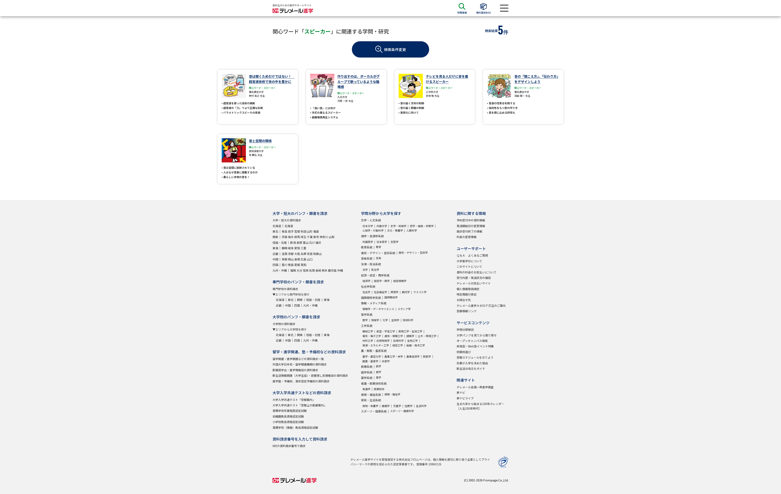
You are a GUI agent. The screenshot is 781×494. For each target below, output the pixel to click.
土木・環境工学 (427, 336)
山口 (310, 259)
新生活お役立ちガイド (471, 369)
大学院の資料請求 (284, 324)
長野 (299, 242)
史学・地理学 (398, 226)
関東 (275, 237)
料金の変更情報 (467, 237)
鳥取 (284, 259)
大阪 (297, 254)
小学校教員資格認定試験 (288, 422)
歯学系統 (366, 372)
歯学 (378, 372)
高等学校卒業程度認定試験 (290, 411)
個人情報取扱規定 (468, 289)
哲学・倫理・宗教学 (422, 226)
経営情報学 (399, 281)
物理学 (375, 320)
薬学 (378, 377)
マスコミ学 (419, 292)
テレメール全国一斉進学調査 (475, 387)
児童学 (397, 406)
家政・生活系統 (371, 400)
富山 (306, 242)
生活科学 (421, 406)
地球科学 (408, 320)
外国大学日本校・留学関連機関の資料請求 (300, 364)
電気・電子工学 (371, 336)
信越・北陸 (280, 242)
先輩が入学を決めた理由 (472, 363)
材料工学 (367, 341)
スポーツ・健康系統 (374, 411)
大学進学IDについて (469, 261)
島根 (297, 259)
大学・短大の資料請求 (287, 220)
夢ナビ (461, 393)
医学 (378, 366)
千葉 (310, 237)
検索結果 (491, 30)
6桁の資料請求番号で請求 (289, 446)
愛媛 (297, 265)
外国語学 (367, 242)
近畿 (275, 254)
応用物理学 (383, 341)
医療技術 (379, 389)
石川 (312, 242)
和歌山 (317, 254)
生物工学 (412, 341)
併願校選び (464, 352)
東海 (275, 248)
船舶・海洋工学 (415, 345)
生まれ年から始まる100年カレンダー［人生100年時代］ (480, 406)
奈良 (310, 254)
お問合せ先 (464, 300)
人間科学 (411, 230)
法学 (365, 270)
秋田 (303, 231)
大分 (299, 270)
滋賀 (284, 254)
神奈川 (324, 237)
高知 (303, 265)
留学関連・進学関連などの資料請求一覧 (298, 359)
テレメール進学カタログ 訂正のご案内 (481, 306)
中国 (275, 259)
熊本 (324, 270)
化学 (385, 320)
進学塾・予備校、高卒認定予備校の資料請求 (301, 381)
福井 (318, 242)
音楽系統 (366, 258)
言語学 (394, 242)
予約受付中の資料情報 (471, 220)
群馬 (297, 237)
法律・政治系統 (371, 264)
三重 (303, 248)
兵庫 (303, 254)
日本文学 (367, 226)
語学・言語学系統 (372, 236)
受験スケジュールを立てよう (475, 357)
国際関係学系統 (371, 298)
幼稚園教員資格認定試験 (288, 416)
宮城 (297, 231)
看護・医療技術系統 (374, 383)
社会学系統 (368, 286)
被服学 (386, 406)
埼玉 (303, 237)
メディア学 (404, 309)
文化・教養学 (395, 230)
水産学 (386, 361)
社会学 (366, 292)
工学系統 (366, 326)
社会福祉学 (380, 292)
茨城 (284, 237)
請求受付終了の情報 (469, 231)
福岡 (293, 270)
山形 (310, 231)
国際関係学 (391, 297)
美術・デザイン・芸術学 (413, 253)
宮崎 (306, 270)
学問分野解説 (465, 330)
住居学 (408, 406)
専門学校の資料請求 (285, 289)
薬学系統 (366, 378)
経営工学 (397, 345)
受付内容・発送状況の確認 (474, 278)
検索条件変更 (395, 49)
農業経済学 (413, 356)
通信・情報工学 (393, 336)
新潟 (293, 242)
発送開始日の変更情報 (471, 226)
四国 (275, 265)
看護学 (366, 389)
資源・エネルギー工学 (375, 345)
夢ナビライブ (465, 398)
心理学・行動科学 (373, 230)
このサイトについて (469, 266)
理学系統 (366, 314)
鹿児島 (332, 270)
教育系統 (366, 247)
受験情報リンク (467, 311)
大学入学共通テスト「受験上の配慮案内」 (300, 405)
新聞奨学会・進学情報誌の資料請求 (295, 370)
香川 (284, 265)
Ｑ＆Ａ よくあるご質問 (472, 255)
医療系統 (366, 367)
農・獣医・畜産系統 (374, 351)
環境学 (394, 292)
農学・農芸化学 (371, 356)
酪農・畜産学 (370, 361)
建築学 (410, 336)
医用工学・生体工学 (410, 331)
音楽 (378, 258)
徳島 (291, 265)
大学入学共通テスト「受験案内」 (294, 400)
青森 (284, 231)
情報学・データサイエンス (378, 309)
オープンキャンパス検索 (472, 341)
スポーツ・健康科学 (402, 411)
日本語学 (381, 242)
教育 (378, 247)
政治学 (375, 270)
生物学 (395, 320)
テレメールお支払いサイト (474, 283)
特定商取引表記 (467, 294)
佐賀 (312, 270)
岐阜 (291, 248)
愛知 (297, 248)
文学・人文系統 (371, 220)
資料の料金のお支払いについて (476, 272)
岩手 (291, 231)
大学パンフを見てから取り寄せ (477, 335)
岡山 (291, 259)
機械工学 (367, 331)
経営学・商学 (382, 281)
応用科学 (398, 341)
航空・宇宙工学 (385, 331)
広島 (303, 259)
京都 (291, 254)
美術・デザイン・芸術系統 (378, 253)
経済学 (366, 281)
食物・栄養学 (370, 406)
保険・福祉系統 (371, 395)
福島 (316, 231)
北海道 (277, 226)
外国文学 (381, 226)
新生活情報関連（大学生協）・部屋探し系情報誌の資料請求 (310, 375)
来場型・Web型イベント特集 (475, 346)
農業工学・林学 (393, 356)
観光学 (406, 292)
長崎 (318, 270)
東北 (275, 231)
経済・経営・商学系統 (375, 275)
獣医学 (427, 356)
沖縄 (340, 270)
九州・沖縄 (280, 270)
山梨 (331, 237)
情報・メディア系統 (373, 303)
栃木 (291, 237)
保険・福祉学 (392, 394)
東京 (316, 237)
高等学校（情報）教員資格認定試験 (295, 427)
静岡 (284, 248)
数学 (365, 320)
